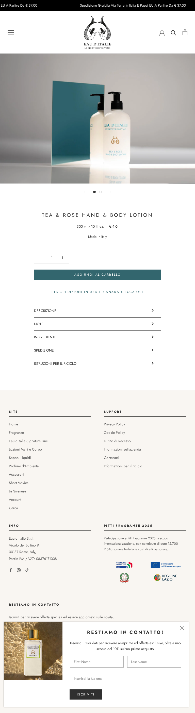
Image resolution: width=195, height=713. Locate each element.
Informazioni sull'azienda (122, 449)
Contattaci (111, 457)
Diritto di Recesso (117, 440)
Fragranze (16, 432)
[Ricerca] (173, 32)
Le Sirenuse (17, 491)
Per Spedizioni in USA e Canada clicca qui (97, 292)
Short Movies (18, 482)
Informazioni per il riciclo (123, 466)
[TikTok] (27, 570)
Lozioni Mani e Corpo (25, 449)
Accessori (16, 474)
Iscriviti (86, 694)
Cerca (13, 507)
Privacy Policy (114, 424)
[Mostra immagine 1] (94, 192)
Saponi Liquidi (20, 457)
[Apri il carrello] (185, 32)
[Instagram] (19, 570)
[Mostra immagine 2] (100, 192)
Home (13, 424)
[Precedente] (84, 191)
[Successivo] (110, 191)
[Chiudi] (182, 628)
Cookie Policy (114, 432)
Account (15, 499)
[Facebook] (10, 570)
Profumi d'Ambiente (24, 466)
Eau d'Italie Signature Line (28, 440)
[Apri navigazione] (11, 32)
